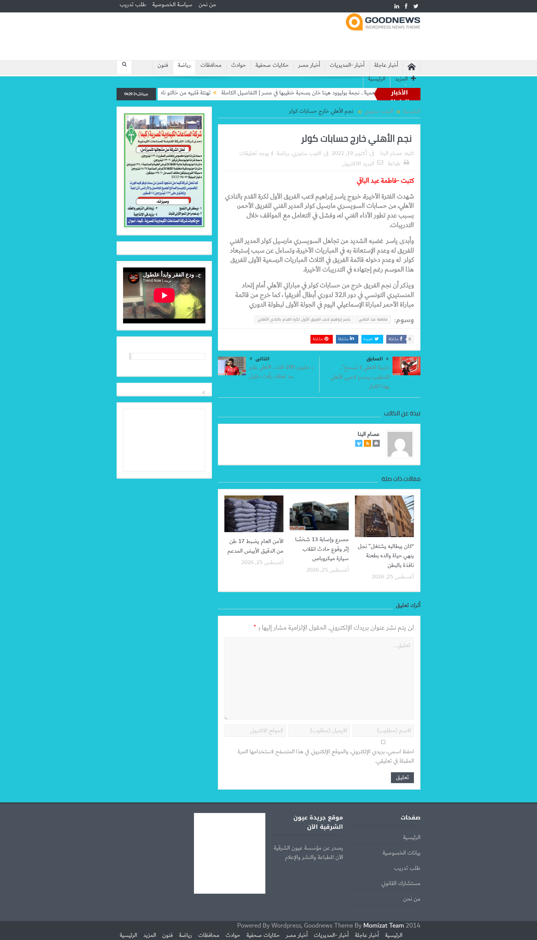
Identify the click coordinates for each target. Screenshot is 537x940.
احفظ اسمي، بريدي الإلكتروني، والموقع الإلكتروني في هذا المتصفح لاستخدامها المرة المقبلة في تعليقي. (326, 756)
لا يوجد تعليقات (256, 153)
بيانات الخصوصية (401, 853)
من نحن (207, 4)
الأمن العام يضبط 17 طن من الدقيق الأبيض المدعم (255, 546)
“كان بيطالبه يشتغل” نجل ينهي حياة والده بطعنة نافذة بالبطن (386, 555)
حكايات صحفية (272, 65)
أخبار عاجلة (386, 65)
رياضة (184, 65)
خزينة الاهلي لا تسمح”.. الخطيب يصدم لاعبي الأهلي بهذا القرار (359, 377)
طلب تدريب (133, 4)
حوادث (238, 65)
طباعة (394, 164)
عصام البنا (391, 153)
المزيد (401, 79)
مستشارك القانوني (400, 883)
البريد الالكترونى (358, 164)
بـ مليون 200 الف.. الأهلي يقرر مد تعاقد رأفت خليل (281, 371)
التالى (262, 359)
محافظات (211, 65)
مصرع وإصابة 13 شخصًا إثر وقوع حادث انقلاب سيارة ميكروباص (322, 549)
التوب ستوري (306, 153)
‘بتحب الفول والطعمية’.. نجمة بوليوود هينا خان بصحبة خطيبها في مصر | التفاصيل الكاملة (345, 93)
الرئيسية (376, 79)
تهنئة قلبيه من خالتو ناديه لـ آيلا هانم (200, 93)
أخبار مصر (309, 65)
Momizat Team (383, 925)
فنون (163, 65)
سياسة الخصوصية (172, 4)
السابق (374, 359)
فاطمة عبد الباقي (373, 319)
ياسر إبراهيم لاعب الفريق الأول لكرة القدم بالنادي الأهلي (304, 319)
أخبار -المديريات (347, 65)
